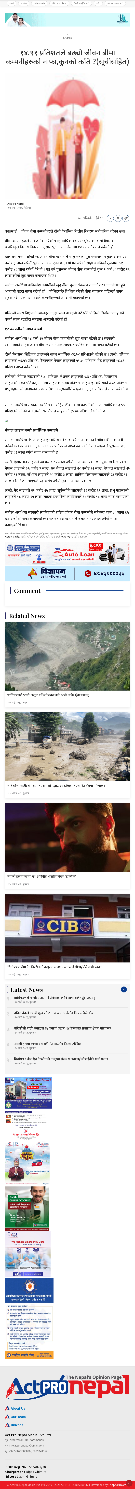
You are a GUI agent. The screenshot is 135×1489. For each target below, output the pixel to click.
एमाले (12, 3)
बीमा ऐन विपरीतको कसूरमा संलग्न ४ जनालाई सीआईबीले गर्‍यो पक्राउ (54, 967)
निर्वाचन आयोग (39, 3)
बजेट (98, 3)
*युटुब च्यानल (66, 537)
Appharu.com (118, 1485)
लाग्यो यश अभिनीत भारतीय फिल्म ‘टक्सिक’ (41, 876)
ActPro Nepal (15, 203)
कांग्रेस (24, 3)
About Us (17, 1409)
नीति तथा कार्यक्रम (59, 3)
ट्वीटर (17, 537)
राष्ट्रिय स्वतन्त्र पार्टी (115, 3)
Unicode (17, 1425)
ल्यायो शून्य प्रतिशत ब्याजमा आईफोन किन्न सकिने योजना (55, 1013)
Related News (27, 615)
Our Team (18, 1417)
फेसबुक (8, 537)
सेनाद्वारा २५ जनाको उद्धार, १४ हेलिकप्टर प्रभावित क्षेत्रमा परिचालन (56, 786)
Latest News (27, 989)
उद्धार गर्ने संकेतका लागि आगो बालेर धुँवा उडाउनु (48, 695)
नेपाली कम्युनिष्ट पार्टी (81, 3)
